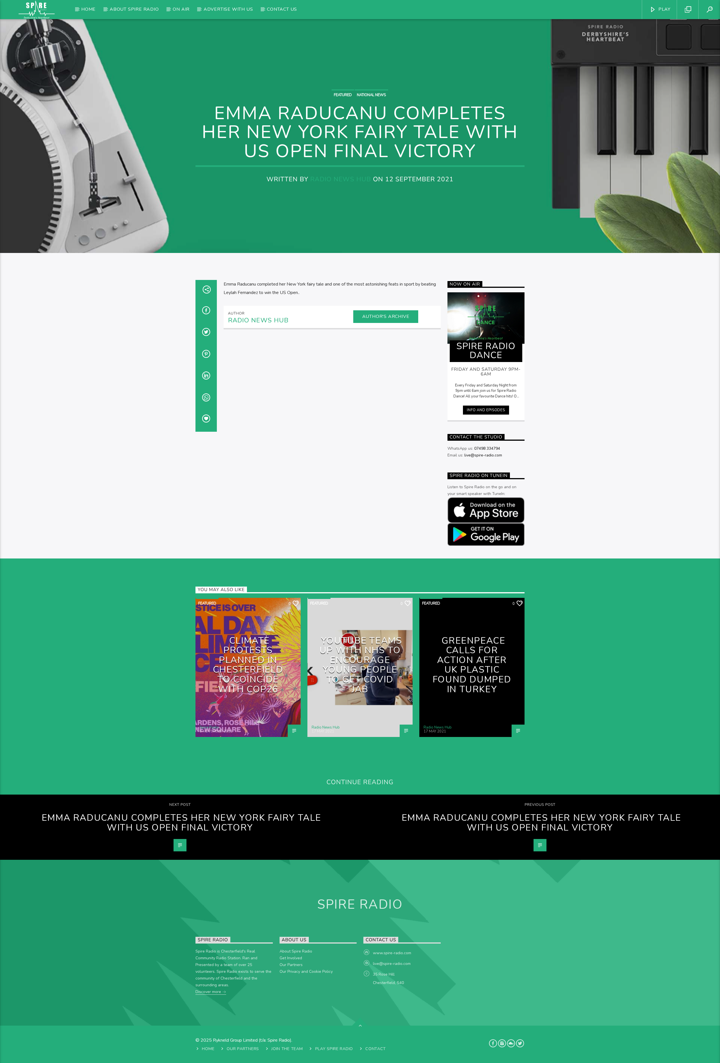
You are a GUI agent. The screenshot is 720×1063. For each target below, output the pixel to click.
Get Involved (291, 958)
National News (371, 95)
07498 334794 (487, 448)
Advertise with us (228, 9)
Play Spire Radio (334, 1048)
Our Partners (291, 964)
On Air (181, 9)
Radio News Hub (340, 179)
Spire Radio (209, 727)
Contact (375, 1048)
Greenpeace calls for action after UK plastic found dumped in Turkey (472, 665)
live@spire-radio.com (483, 455)
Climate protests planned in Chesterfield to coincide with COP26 (248, 665)
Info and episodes (486, 410)
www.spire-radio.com (392, 953)
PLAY (663, 9)
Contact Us (282, 9)
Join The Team (287, 1048)
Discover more (208, 991)
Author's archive (386, 316)
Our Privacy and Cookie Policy (306, 971)
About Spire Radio (134, 9)
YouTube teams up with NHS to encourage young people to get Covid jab (361, 665)
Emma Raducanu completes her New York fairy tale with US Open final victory (181, 823)
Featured (343, 95)
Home (88, 9)
